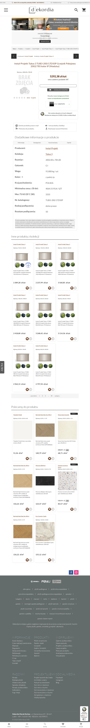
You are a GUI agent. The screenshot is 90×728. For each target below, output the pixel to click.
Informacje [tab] (21, 142)
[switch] (84, 719)
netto (45, 599)
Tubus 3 (49, 154)
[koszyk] (27, 288)
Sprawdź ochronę (45, 41)
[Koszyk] (84, 10)
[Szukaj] (76, 10)
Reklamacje (16, 653)
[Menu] (6, 9)
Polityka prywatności (19, 656)
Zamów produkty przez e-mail (28, 126)
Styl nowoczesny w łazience (44, 690)
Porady (14, 677)
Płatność (15, 646)
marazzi (36, 599)
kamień (63, 599)
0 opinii (33, 98)
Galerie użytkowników (64, 641)
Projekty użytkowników (64, 646)
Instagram (59, 680)
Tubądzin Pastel (17, 415)
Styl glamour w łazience (42, 695)
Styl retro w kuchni (41, 687)
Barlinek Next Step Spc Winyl (44, 415)
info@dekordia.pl (48, 2)
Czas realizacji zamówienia (21, 643)
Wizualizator (60, 656)
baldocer (54, 599)
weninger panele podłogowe (34, 604)
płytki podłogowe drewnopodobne (50, 594)
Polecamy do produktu (26, 129)
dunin (28, 599)
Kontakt (15, 663)
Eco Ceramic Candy (41, 516)
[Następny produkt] (76, 56)
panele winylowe (68, 604)
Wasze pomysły (61, 643)
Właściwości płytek (19, 682)
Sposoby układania (18, 685)
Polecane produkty (62, 651)
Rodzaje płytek (17, 680)
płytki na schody (26, 609)
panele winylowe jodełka (60, 609)
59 (51, 396)
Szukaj (45, 726)
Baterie (36, 656)
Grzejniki (37, 646)
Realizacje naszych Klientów (58, 129)
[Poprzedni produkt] (14, 56)
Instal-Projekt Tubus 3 (47, 56)
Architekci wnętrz (40, 680)
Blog (57, 682)
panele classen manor (45, 619)
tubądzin (19, 599)
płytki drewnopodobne (59, 589)
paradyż (68, 594)
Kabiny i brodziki (40, 648)
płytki (72, 599)
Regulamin (16, 648)
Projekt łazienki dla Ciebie (43, 677)
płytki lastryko (53, 604)
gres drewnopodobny (26, 594)
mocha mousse (40, 614)
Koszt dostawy (17, 641)
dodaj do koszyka (61, 90)
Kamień (37, 653)
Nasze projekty (61, 648)
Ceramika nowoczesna (42, 651)
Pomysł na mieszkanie (42, 682)
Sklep (9, 726)
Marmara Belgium (41, 465)
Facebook (59, 677)
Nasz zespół (16, 661)
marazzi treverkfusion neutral (60, 614)
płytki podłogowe (41, 589)
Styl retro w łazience (41, 685)
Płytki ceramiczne (40, 641)
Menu (27, 726)
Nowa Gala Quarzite (63, 415)
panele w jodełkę (25, 614)
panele (18, 604)
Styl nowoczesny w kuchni (43, 692)
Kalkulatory (16, 690)
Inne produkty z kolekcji (56, 126)
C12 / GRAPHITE (59, 104)
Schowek (63, 726)
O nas (14, 658)
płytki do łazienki (42, 609)
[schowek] (30, 288)
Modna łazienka (39, 697)
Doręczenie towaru (19, 651)
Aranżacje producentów (64, 653)
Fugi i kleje (16, 692)
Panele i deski (39, 643)
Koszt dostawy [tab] (53, 142)
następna (57, 396)
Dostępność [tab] (37, 142)
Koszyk (81, 726)
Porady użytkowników (20, 687)
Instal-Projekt (29, 56)
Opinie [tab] (69, 142)
